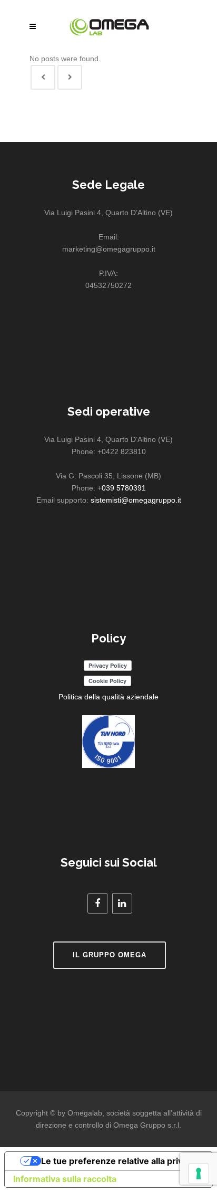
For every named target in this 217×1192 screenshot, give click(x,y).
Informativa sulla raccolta (64, 1179)
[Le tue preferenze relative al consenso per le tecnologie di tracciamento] (199, 1174)
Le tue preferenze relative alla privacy (119, 1161)
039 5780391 (124, 488)
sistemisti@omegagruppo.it (136, 500)
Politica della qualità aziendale (108, 697)
